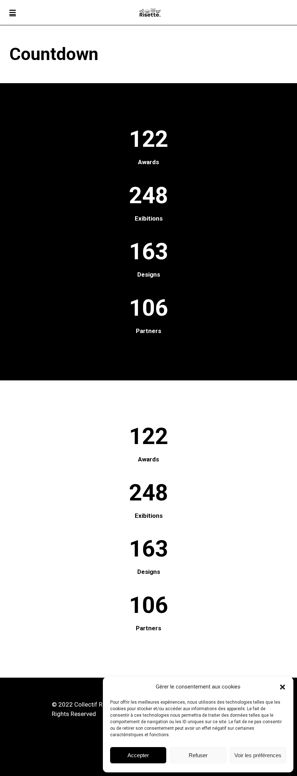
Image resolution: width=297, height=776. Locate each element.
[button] (282, 687)
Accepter (138, 755)
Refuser (198, 755)
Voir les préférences (257, 755)
